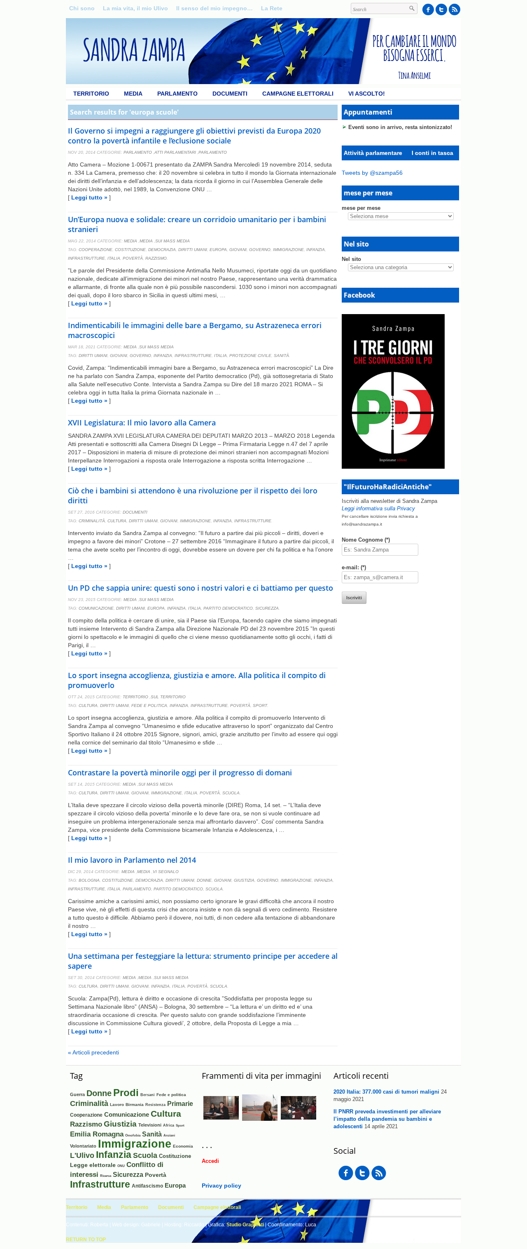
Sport (260, 705)
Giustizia (244, 880)
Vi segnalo (166, 871)
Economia (183, 1146)
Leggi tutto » (89, 197)
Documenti (229, 93)
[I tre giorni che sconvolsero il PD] (393, 466)
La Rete (271, 8)
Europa (218, 249)
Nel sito (351, 259)
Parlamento (177, 93)
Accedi (210, 1161)
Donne (204, 880)
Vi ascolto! (366, 93)
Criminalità (92, 521)
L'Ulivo (82, 1155)
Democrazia (162, 249)
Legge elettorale (93, 1165)
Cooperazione (95, 249)
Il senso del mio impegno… (214, 8)
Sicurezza (267, 608)
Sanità (281, 355)
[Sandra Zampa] (263, 82)
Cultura (116, 521)
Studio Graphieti (245, 1225)
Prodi (126, 1092)
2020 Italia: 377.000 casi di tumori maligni (386, 1092)
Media (133, 93)
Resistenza (155, 1105)
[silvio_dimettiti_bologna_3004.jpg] (298, 1123)
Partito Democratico (228, 608)
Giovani (238, 249)
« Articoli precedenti (93, 1052)
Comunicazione (96, 608)
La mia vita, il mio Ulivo (135, 8)
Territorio (91, 93)
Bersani (147, 1095)
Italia (113, 258)
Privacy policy (221, 1185)
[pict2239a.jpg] (259, 1123)
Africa (168, 1125)
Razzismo (156, 258)
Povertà (133, 258)
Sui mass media (172, 241)
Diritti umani (192, 249)
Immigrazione (288, 249)
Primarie (180, 1103)
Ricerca (105, 1176)
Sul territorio (168, 697)
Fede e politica (149, 705)
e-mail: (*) (354, 567)
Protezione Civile (250, 355)
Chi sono (82, 8)
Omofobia (132, 1135)
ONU (121, 1166)
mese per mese (361, 208)
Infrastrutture (86, 258)
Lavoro (117, 1104)
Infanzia (315, 249)
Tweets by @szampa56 (372, 172)
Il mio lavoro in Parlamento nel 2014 (132, 860)
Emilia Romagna (97, 1134)
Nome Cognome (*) (366, 540)
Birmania (135, 1104)
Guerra (77, 1094)
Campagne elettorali (297, 93)
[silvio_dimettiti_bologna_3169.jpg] (221, 1123)
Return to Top (86, 1239)
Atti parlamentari (175, 152)
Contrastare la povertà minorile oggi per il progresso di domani (180, 772)
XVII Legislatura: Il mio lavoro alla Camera (142, 422)
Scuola (231, 793)
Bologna (89, 880)
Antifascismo (147, 1185)
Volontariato (83, 1145)
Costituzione (130, 249)
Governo (259, 249)
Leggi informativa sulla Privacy (378, 508)
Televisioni (149, 1124)
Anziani (169, 1135)
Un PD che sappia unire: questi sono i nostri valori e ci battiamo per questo (200, 588)
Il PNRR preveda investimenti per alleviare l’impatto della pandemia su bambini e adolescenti (387, 1118)
